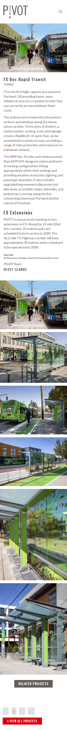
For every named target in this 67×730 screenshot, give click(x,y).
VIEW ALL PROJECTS (23, 721)
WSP (13, 157)
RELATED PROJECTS (33, 683)
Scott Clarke (15, 269)
